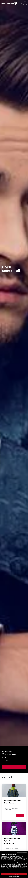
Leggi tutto (20, 815)
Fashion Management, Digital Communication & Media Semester (13, 841)
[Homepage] (9, 3)
